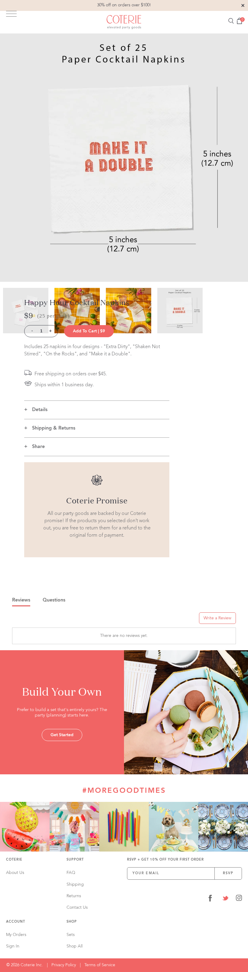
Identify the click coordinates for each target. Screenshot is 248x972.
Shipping (75, 884)
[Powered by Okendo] (39, 620)
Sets (71, 935)
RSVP (228, 873)
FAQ (71, 873)
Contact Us (77, 907)
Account (15, 922)
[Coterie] (124, 22)
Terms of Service (99, 965)
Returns (74, 896)
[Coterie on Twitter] (225, 899)
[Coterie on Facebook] (210, 899)
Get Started (62, 735)
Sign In (12, 946)
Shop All (75, 946)
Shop (72, 922)
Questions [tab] (54, 600)
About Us (15, 873)
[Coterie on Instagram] (239, 899)
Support (75, 860)
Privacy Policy (63, 965)
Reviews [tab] (21, 600)
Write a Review (217, 618)
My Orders (16, 935)
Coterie (14, 860)
